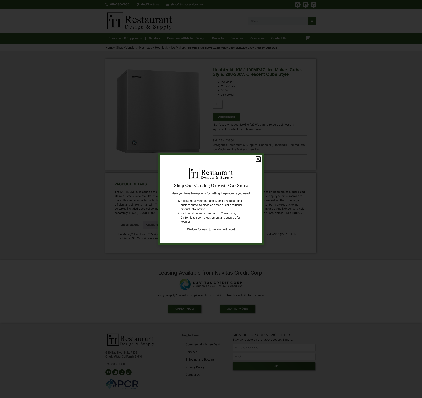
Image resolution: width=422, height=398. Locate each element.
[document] (211, 199)
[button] (258, 159)
